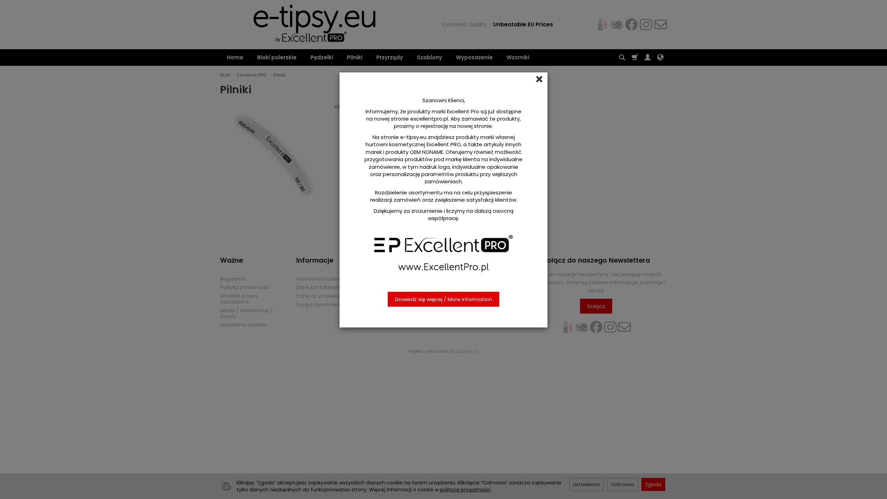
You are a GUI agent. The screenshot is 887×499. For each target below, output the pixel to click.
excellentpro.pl (429, 118)
